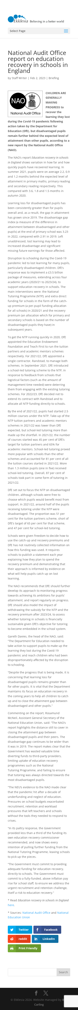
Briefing (54, 78)
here (11, 905)
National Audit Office (36, 913)
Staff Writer (19, 78)
